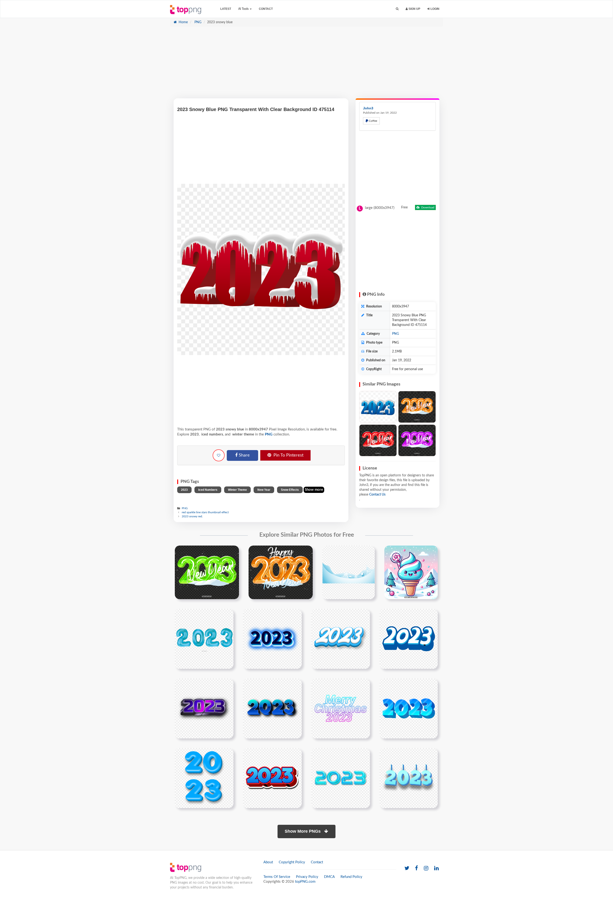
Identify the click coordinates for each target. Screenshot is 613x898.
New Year (263, 489)
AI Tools (243, 8)
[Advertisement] (306, 64)
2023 (184, 489)
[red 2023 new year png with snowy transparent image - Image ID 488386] (378, 440)
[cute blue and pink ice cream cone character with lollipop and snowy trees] (411, 572)
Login (434, 9)
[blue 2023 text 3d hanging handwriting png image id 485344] (409, 778)
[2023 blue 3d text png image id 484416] (340, 638)
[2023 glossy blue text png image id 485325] (204, 778)
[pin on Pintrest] (232, 552)
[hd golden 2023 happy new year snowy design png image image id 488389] (281, 572)
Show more (314, 489)
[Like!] (219, 455)
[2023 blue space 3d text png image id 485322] (409, 708)
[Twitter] (406, 868)
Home (183, 22)
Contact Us (377, 494)
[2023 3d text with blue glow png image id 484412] (272, 638)
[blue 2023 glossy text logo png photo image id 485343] (340, 778)
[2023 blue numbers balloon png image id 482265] (204, 638)
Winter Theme (237, 489)
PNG (197, 22)
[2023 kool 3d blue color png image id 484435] (409, 638)
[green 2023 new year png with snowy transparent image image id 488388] (207, 572)
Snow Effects (290, 489)
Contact (266, 9)
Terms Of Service (276, 877)
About (268, 862)
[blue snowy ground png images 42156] (348, 572)
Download (427, 207)
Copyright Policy (292, 862)
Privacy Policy (307, 877)
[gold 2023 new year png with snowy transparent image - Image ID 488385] (417, 407)
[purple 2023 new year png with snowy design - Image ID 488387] (417, 440)
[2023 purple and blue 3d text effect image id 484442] (204, 708)
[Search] (397, 9)
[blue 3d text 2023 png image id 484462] (272, 708)
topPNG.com (305, 881)
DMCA (329, 877)
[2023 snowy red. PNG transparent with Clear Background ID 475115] (378, 407)
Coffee (372, 120)
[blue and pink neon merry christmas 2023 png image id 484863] (340, 708)
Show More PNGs (303, 831)
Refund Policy (351, 877)
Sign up (414, 9)
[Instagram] (426, 868)
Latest (225, 9)
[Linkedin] (436, 868)
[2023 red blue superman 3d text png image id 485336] (272, 778)
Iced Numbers (207, 489)
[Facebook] (416, 868)
